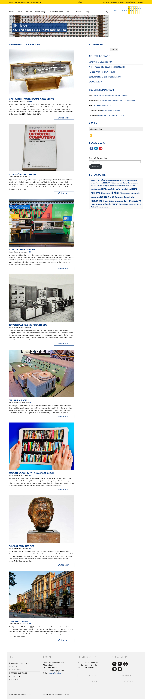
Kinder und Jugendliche (18, 673)
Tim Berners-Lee (132, 204)
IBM (113, 193)
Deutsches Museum (121, 185)
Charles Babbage (128, 183)
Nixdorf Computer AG (132, 201)
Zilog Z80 (101, 207)
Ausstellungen (41, 12)
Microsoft (106, 201)
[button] (91, 148)
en (81, 2)
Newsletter (106, 2)
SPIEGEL (115, 204)
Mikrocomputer (115, 201)
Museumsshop (14, 676)
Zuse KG (106, 207)
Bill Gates (110, 183)
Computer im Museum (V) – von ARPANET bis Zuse (31, 473)
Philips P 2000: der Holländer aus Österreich (107, 67)
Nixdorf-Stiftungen (14, 2)
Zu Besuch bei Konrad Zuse (21, 546)
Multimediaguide (15, 670)
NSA (92, 204)
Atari (97, 183)
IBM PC (119, 193)
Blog (87, 12)
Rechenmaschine (98, 204)
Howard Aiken (106, 193)
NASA (121, 201)
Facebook (114, 2)
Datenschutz (22, 695)
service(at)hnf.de (55, 673)
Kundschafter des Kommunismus (102, 72)
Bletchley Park (118, 183)
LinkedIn (133, 2)
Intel (123, 193)
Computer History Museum (104, 186)
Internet (133, 193)
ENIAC (103, 189)
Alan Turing (103, 180)
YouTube (140, 2)
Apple (127, 180)
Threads (127, 2)
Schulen (69, 12)
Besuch (12, 12)
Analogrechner (119, 180)
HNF (30, 101)
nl (85, 2)
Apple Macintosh (133, 180)
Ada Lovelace (94, 180)
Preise (93, 681)
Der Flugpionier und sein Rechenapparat (105, 77)
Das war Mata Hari (96, 82)
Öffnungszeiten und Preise (19, 663)
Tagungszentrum (35, 2)
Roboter (108, 204)
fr (83, 2)
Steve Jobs (123, 204)
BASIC (101, 183)
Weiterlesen (63, 117)
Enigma (108, 189)
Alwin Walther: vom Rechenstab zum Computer (31, 99)
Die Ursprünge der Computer (22, 174)
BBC (104, 183)
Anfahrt (92, 675)
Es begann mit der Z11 (19, 400)
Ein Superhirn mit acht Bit (103, 105)
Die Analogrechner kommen (22, 249)
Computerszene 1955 (18, 621)
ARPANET (93, 183)
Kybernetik (119, 197)
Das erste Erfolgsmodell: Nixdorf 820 (111, 115)
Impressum (13, 695)
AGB (30, 695)
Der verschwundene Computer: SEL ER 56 (28, 325)
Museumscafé (14, 680)
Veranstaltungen (56, 12)
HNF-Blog (127, 681)
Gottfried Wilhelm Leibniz (121, 189)
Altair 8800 (111, 180)
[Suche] (107, 12)
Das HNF (79, 12)
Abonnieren (95, 167)
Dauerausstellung (25, 12)
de (78, 2)
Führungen (13, 666)
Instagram (121, 2)
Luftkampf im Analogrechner (100, 62)
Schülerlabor (25, 2)
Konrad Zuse (108, 197)
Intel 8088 (127, 193)
